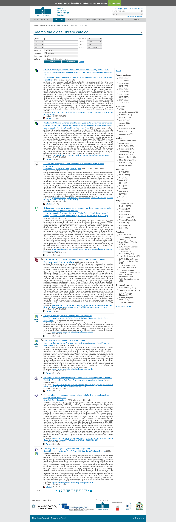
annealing (60, 112)
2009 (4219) (124, 89)
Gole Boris (68, 380)
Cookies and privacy (135, 8)
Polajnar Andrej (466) (127, 154)
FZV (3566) (123, 194)
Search (59, 20)
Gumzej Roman (49, 451)
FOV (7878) (123, 180)
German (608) (124, 209)
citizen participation (50, 307)
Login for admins (138, 518)
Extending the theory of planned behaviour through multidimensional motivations (74, 259)
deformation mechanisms (101, 155)
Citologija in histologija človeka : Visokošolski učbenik (64, 340)
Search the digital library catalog (67, 25)
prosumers (90, 307)
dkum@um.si (61, 518)
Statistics (120, 20)
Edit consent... (114, 3)
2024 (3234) (124, 103)
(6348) (121, 109)
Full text (48, 118)
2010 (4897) (124, 81)
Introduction (41, 20)
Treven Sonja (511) (126, 152)
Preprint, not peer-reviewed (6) (126, 299)
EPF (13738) (124, 172)
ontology (82, 483)
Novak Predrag (71, 216)
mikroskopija (75, 332)
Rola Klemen (92, 216)
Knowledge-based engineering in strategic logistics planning (66, 448)
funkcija (90, 332)
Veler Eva (47, 318)
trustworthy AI (62, 200)
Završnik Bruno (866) (127, 141)
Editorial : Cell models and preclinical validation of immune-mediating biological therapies (77, 378)
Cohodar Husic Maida (69, 77)
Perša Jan (105, 318)
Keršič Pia (82, 216)
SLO (122, 8)
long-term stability (101, 112)
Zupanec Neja (57, 380)
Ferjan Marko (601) (126, 149)
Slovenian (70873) (126, 203)
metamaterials (57, 155)
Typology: (37, 50)
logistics (54, 483)
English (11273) (125, 206)
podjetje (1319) (125, 117)
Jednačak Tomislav (57, 216)
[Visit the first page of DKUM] (52, 17)
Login (137, 20)
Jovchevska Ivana (80, 380)
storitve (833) (124, 126)
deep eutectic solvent (76, 249)
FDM (53, 112)
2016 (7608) (124, 78)
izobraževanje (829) (127, 128)
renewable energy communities (63, 305)
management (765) (126, 134)
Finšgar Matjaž (89, 213)
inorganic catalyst (91, 249)
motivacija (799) (125, 131)
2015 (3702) (124, 97)
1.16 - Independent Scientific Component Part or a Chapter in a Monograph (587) (129, 273)
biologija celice (57, 332)
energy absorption (68, 155)
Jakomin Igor (62, 400)
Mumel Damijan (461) (127, 160)
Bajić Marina (48, 321)
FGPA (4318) (124, 191)
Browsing (73, 20)
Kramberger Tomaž (64, 451)
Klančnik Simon (105, 77)
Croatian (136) (124, 212)
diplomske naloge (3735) (128, 112)
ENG (126, 8)
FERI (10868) (124, 175)
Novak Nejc (74, 128)
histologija (66, 332)
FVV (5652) (123, 188)
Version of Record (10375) (129, 290)
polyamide (50, 114)
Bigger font (130, 16)
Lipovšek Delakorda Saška (62, 318)
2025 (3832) (124, 94)
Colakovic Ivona (62, 169)
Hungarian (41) (125, 214)
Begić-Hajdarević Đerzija (88, 77)
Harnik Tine (57, 262)
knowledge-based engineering (68, 483)
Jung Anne (84, 128)
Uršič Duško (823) (126, 146)
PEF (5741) (123, 186)
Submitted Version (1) (127, 302)
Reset (81, 62)
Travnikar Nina (65, 213)
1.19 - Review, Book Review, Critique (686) (127, 267)
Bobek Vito (47, 262)
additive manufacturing (83, 155)
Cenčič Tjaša (77, 213)
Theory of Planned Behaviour (85, 305)
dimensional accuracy (85, 112)
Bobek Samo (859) (126, 143)
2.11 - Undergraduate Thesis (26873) (127, 238)
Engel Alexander (49, 128)
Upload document (96, 20)
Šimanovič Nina (94, 318)
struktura (83, 332)
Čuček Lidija (103, 216)
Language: (38, 53)
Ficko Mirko (48, 80)
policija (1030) (124, 120)
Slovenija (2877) (125, 115)
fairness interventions (98, 198)
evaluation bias (72, 198)
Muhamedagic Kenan (51, 77)
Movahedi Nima (63, 128)
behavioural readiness (105, 305)
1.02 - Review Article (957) (129, 256)
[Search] (141, 11)
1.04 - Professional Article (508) (129, 280)
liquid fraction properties (51, 251)
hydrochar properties (105, 249)
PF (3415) (123, 197)
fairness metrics (84, 198)
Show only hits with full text (57, 59)
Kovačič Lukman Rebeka (95, 451)
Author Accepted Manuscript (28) (125, 294)
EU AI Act (53, 200)
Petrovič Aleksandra (51, 213)
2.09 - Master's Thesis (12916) (128, 243)
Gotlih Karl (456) (125, 163)
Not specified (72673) (127, 288)
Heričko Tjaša (75, 169)
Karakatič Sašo (49, 169)
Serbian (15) (124, 223)
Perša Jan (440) (125, 165)
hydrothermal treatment (60, 249)
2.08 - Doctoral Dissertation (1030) (126, 252)
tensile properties (71, 112)
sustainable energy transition (68, 307)
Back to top (126, 306)
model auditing (73, 200)
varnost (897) (124, 123)
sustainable (90, 483)
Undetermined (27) (126, 217)
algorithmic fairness (59, 198)
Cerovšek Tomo (49, 400)
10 (86, 491)
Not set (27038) (125, 235)
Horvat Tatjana (68, 262)
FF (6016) (123, 183)
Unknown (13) (124, 225)
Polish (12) (123, 228)
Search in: (38, 56)
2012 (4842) (124, 83)
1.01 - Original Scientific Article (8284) (128, 248)
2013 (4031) (124, 92)
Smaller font (138, 16)
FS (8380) (123, 177)
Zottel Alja (47, 380)
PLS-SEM (82, 307)
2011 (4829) (123, 86)
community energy (101, 307)
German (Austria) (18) (127, 220)
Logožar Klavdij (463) (127, 157)
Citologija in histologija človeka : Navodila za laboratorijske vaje (67, 316)
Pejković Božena (80, 318)
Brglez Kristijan (79, 451)
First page (39, 25)
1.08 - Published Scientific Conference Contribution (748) (129, 261)
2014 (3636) (124, 100)
